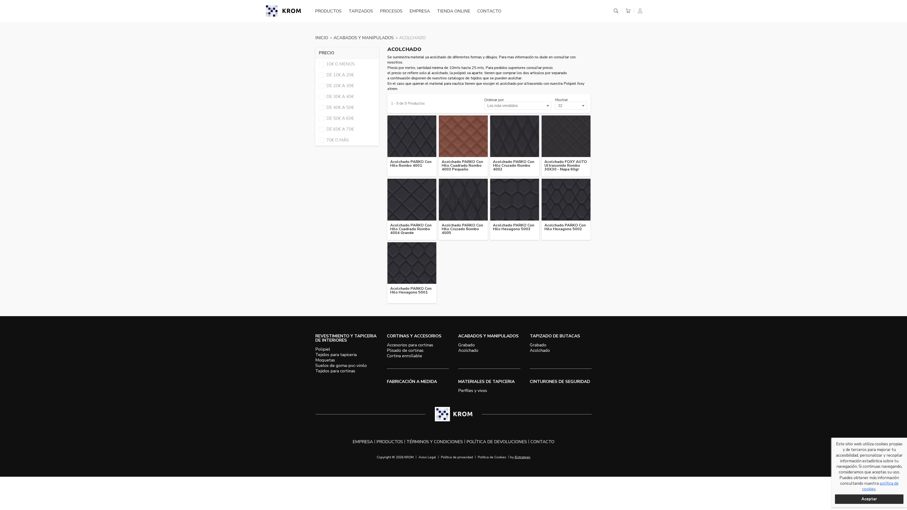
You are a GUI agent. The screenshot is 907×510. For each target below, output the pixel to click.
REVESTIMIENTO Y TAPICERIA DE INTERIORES (345, 338)
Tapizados (361, 11)
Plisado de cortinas (405, 350)
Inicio (321, 38)
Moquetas (325, 360)
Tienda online (453, 11)
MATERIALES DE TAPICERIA (486, 381)
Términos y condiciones (434, 442)
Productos (328, 11)
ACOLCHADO (412, 38)
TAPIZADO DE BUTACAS (555, 336)
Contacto (489, 11)
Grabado (466, 345)
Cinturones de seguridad (560, 381)
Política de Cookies (492, 457)
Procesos (391, 11)
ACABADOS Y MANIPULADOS (364, 38)
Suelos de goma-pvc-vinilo (341, 365)
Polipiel (322, 349)
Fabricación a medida (412, 381)
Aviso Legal (427, 457)
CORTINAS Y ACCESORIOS (414, 336)
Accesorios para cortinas (410, 345)
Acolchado (468, 350)
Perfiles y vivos (472, 390)
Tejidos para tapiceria (336, 354)
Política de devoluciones (496, 442)
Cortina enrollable (404, 356)
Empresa (420, 11)
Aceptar (869, 499)
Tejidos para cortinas (335, 371)
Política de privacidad (457, 457)
